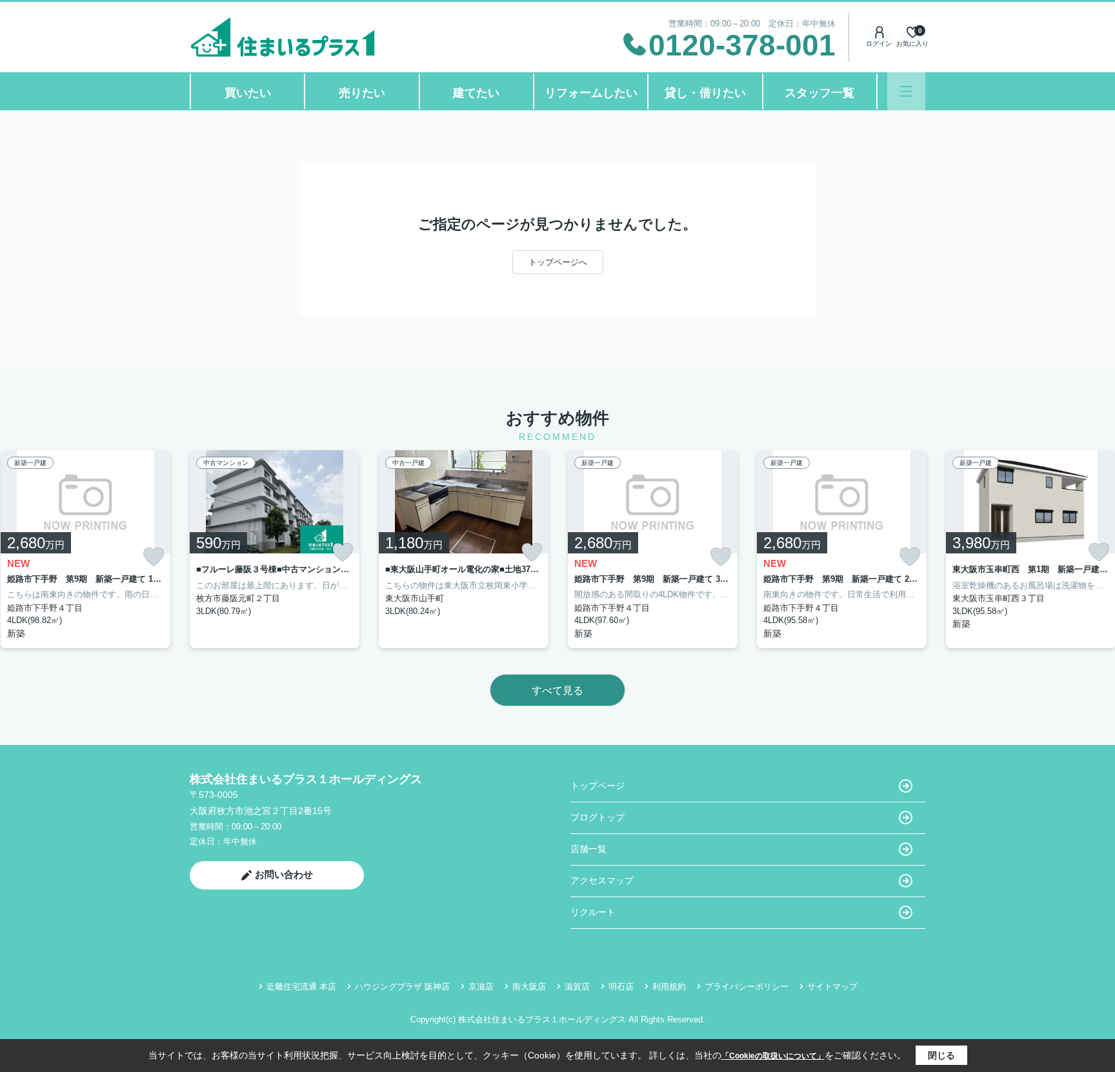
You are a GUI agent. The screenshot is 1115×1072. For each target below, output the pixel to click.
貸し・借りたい (705, 92)
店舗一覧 (588, 849)
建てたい (476, 92)
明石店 (621, 986)
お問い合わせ (284, 874)
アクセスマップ (602, 880)
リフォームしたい (591, 92)
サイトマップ (832, 986)
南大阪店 (529, 986)
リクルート (593, 912)
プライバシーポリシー (747, 986)
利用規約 (669, 986)
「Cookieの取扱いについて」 (773, 1055)
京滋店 (481, 986)
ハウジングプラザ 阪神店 (402, 986)
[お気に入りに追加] (153, 556)
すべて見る (557, 690)
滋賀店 (577, 986)
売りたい (362, 92)
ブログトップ (597, 817)
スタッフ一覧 (819, 92)
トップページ (597, 785)
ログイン (879, 43)
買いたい (248, 92)
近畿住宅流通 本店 (301, 986)
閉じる (941, 1055)
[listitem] (274, 549)
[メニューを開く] (906, 91)
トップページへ (557, 262)
